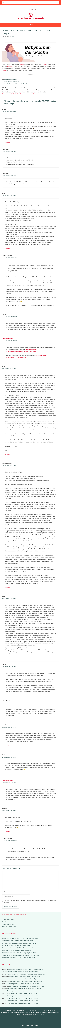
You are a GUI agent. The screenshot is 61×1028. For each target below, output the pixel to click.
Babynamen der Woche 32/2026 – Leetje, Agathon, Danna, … (20, 953)
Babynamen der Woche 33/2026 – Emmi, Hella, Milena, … (19, 948)
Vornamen (9, 1010)
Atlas (44, 64)
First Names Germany (26, 1014)
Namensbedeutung (27, 1012)
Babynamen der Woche (10, 79)
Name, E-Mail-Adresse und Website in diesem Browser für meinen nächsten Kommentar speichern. (30, 901)
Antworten (7, 142)
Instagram (39, 1014)
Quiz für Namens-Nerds (9, 926)
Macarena (10, 66)
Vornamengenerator (8, 924)
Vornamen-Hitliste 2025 (9, 919)
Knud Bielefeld (8, 338)
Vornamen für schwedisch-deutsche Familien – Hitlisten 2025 (20, 955)
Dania (22, 64)
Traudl (4, 70)
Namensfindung (42, 1012)
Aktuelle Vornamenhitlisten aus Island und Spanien (17, 84)
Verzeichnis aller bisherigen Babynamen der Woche (18, 94)
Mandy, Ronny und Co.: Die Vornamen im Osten (16, 945)
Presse (27, 1010)
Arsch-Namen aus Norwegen (11, 81)
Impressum (18, 1010)
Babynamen (54, 1012)
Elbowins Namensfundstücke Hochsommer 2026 (16, 950)
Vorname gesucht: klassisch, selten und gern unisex (17, 940)
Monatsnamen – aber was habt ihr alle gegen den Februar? (19, 943)
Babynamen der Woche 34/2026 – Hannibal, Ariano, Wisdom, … (21, 938)
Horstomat (5, 922)
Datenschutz (36, 1010)
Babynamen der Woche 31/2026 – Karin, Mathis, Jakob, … (19, 957)
